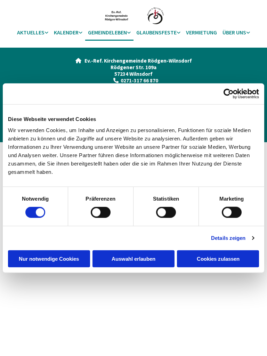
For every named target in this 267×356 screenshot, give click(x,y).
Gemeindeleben (107, 32)
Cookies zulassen (218, 258)
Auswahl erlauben (133, 258)
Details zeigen (228, 238)
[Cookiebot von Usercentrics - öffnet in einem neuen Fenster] (228, 94)
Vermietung (201, 32)
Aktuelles (30, 32)
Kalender (66, 32)
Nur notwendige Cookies (49, 258)
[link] (32, 33)
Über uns (234, 32)
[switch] (101, 212)
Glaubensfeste (156, 32)
